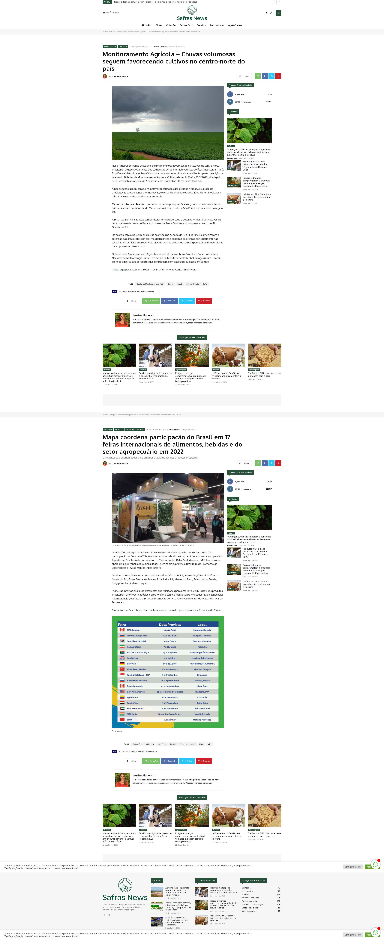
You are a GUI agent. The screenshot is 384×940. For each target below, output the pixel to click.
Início (105, 32)
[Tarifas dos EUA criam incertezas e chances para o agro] (264, 355)
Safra (205, 284)
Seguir (269, 102)
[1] (375, 934)
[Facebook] (266, 13)
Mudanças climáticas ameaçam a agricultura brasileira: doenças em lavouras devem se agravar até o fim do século (249, 152)
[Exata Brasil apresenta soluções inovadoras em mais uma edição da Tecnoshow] (157, 922)
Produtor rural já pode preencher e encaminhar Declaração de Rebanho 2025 (255, 165)
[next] (279, 2)
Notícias (111, 32)
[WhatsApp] (258, 76)
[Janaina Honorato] (105, 76)
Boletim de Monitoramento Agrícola (150, 284)
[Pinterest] (278, 76)
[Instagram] (270, 13)
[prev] (275, 2)
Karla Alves (232, 158)
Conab (179, 284)
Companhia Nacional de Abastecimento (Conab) (136, 291)
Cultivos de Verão (192, 284)
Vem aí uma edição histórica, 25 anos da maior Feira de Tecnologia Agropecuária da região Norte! (178, 906)
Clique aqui (118, 269)
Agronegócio (121, 32)
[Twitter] (271, 76)
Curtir (269, 94)
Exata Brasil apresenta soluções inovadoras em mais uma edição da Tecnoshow (176, 921)
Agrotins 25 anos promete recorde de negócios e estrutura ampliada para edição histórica (177, 891)
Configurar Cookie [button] (353, 935)
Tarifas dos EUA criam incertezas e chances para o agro (264, 374)
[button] (278, 12)
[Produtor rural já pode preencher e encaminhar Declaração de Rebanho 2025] (234, 165)
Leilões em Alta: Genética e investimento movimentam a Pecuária (143, 2)
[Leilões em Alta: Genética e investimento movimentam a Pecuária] (234, 198)
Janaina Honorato (120, 76)
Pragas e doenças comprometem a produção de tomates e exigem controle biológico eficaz (256, 182)
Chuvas (170, 284)
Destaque (123, 46)
